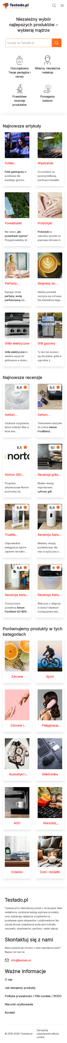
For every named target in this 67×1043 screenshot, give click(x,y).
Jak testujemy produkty (20, 988)
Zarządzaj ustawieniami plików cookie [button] (48, 1034)
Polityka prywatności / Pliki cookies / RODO (33, 996)
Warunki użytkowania (19, 1004)
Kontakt (10, 1012)
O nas (8, 979)
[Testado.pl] (16, 5)
